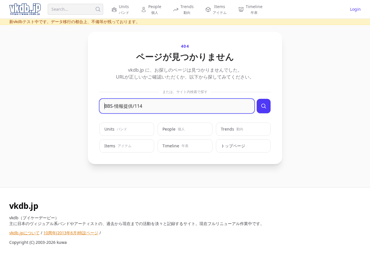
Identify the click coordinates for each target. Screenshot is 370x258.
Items (118, 146)
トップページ (233, 146)
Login (355, 9)
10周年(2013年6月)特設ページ (70, 232)
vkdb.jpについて (24, 232)
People (173, 129)
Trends (232, 129)
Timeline (175, 146)
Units (115, 129)
